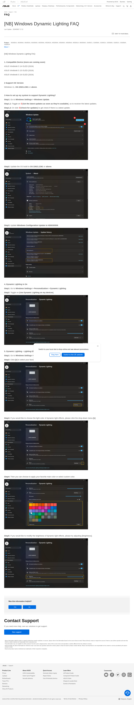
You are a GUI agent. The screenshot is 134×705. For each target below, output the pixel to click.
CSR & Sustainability (29, 673)
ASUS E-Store (67, 678)
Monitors (5, 683)
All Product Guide (68, 673)
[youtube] (106, 675)
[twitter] (118, 675)
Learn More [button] (67, 670)
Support (11, 12)
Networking (5, 686)
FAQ (15, 12)
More (6, 47)
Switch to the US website (73, 355)
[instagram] (124, 675)
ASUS (5, 12)
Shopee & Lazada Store (70, 681)
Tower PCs (5, 681)
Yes (15, 607)
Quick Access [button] (47, 670)
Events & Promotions (69, 683)
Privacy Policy (83, 699)
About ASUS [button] (27, 670)
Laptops (4, 675)
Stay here (55, 355)
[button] (129, 2)
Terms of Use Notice (70, 699)
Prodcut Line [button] (6, 670)
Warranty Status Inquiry (50, 673)
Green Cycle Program (29, 675)
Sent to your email (121, 34)
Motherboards (6, 678)
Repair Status (47, 675)
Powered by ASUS (112, 2)
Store (14, 6)
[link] (5, 6)
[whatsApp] (130, 675)
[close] (98, 346)
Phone (4, 673)
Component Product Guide (71, 675)
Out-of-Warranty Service (50, 678)
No (29, 607)
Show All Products (7, 689)
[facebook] (112, 675)
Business (122, 2)
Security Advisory (28, 678)
